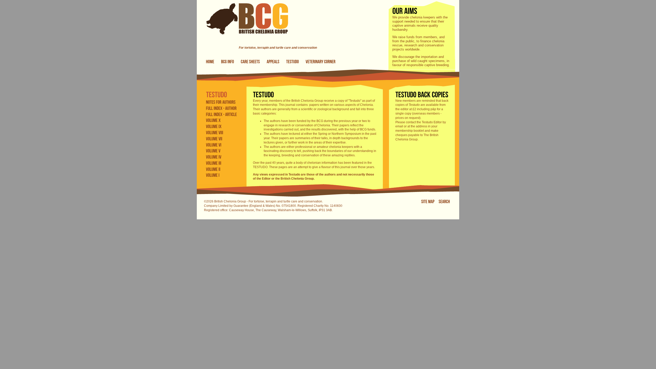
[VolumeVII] (214, 138)
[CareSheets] (250, 61)
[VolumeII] (213, 168)
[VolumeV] (213, 150)
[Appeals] (273, 61)
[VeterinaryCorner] (321, 61)
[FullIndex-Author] (221, 107)
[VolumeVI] (213, 144)
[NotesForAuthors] (221, 102)
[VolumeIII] (213, 163)
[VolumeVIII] (214, 132)
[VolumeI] (213, 175)
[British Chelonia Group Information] (227, 61)
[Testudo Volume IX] (214, 126)
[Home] (242, 43)
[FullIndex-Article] (221, 114)
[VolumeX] (213, 120)
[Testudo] (292, 61)
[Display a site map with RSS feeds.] (428, 201)
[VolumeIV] (213, 156)
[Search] (444, 201)
